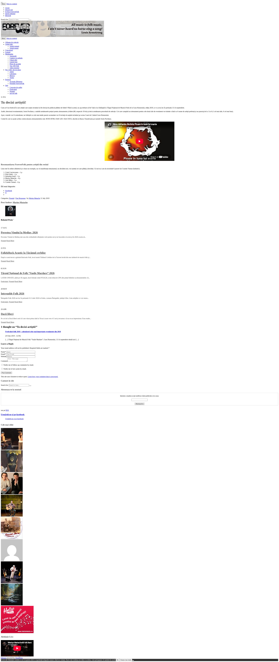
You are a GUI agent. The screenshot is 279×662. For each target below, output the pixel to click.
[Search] (30, 385)
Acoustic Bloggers (16, 82)
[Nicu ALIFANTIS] (12, 583)
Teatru (12, 78)
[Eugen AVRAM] (12, 560)
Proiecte (8, 80)
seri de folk (13, 93)
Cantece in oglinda (16, 58)
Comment (4, 361)
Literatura (13, 74)
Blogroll (8, 16)
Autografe (13, 56)
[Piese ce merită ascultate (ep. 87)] (12, 516)
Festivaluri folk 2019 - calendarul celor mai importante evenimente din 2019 (33, 332)
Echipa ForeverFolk (12, 12)
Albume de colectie (12, 42)
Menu (3, 4)
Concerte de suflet (16, 87)
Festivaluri (13, 89)
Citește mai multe (125, 660)
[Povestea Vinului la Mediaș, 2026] (12, 471)
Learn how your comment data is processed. (43, 377)
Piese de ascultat (15, 64)
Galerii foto (13, 62)
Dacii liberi (7, 313)
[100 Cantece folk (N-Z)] (12, 494)
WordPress (19, 658)
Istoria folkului (10, 14)
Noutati (12, 91)
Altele (12, 72)
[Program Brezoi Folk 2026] (12, 605)
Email (3, 354)
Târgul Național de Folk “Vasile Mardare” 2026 (27, 273)
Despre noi (9, 10)
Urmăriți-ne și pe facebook (13, 414)
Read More (10, 241)
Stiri (6, 85)
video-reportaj (14, 68)
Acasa (7, 8)
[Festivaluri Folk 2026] (12, 449)
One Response (20, 198)
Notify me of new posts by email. (14, 369)
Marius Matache (34, 198)
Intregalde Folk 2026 (12, 293)
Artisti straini (14, 48)
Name (3, 352)
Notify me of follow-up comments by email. (18, 365)
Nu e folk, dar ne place (13, 70)
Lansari (7, 52)
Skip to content (12, 4)
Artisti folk (9, 44)
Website (3, 356)
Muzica (12, 76)
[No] (133, 660)
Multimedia (9, 54)
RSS (7, 410)
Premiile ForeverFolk (17, 83)
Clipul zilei (13, 60)
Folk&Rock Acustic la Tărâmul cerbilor (23, 252)
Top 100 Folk (14, 66)
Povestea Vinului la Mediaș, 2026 (19, 232)
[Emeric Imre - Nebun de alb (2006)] (12, 538)
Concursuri (9, 50)
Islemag (3, 658)
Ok (117, 660)
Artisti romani (14, 46)
